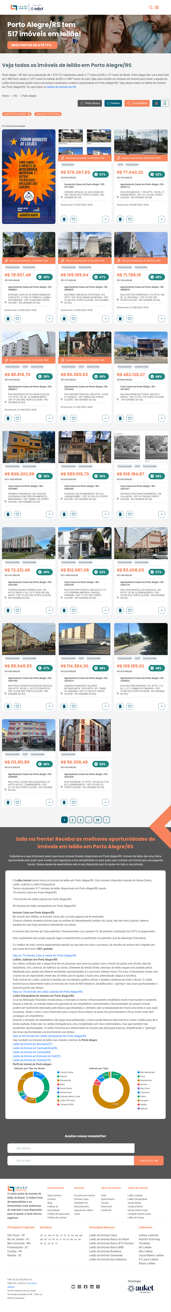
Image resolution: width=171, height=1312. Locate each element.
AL (45, 1235)
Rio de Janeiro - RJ (18, 1239)
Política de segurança (58, 1214)
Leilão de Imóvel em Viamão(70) (32, 1060)
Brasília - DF (14, 1255)
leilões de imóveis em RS (61, 87)
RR (79, 1239)
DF (65, 1235)
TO (56, 1243)
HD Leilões (145, 1247)
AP (53, 1235)
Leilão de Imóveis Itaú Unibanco (108, 1259)
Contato (51, 1199)
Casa (103, 1195)
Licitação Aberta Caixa (139, 1214)
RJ (68, 1239)
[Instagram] (79, 1287)
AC (41, 1235)
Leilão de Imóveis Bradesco (105, 1251)
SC (45, 1243)
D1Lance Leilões (148, 1259)
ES (69, 1235)
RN (72, 1239)
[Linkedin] (92, 1287)
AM (49, 1235)
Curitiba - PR (14, 1251)
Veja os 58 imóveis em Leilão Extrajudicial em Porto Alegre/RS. (50, 1036)
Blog (49, 1202)
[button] (151, 7)
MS (42, 1239)
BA (57, 1235)
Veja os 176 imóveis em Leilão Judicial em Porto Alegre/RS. (48, 991)
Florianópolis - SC (17, 1247)
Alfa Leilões (146, 1251)
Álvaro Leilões (147, 1263)
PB (53, 1239)
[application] (48, 1085)
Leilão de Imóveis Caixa (103, 1235)
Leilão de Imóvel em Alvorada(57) (32, 1044)
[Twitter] (98, 1287)
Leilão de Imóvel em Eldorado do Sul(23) (36, 1056)
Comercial (106, 1210)
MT (46, 1239)
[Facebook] (73, 1287)
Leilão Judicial (135, 1195)
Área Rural (106, 1206)
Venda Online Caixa (138, 1210)
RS (41, 1243)
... (89, 820)
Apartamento (108, 1199)
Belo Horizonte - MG (19, 1243)
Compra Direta (141, 367)
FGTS (120, 165)
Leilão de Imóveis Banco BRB (106, 1247)
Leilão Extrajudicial (137, 1199)
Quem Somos (54, 1195)
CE (61, 1235)
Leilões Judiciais (148, 1235)
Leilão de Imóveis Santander (106, 1255)
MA (77, 1235)
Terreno (105, 1202)
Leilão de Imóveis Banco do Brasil (109, 1239)
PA (50, 1239)
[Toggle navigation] (156, 7)
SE (49, 1243)
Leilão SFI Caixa (136, 1217)
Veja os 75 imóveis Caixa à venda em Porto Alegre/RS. (45, 955)
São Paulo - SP (16, 1235)
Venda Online (68, 165)
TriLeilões (144, 1243)
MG (80, 1235)
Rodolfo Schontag (149, 1239)
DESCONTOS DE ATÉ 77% (31, 45)
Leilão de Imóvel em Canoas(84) (32, 1052)
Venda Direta (134, 1202)
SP (52, 1243)
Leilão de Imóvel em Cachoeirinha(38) (35, 1048)
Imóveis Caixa (81, 1199)
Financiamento (12, 267)
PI (61, 1239)
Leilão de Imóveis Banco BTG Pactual (111, 1243)
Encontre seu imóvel (84, 1195)
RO (75, 1239)
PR (64, 1239)
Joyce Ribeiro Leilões (151, 1255)
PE (57, 1239)
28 (97, 820)
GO (72, 1235)
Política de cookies (56, 1217)
